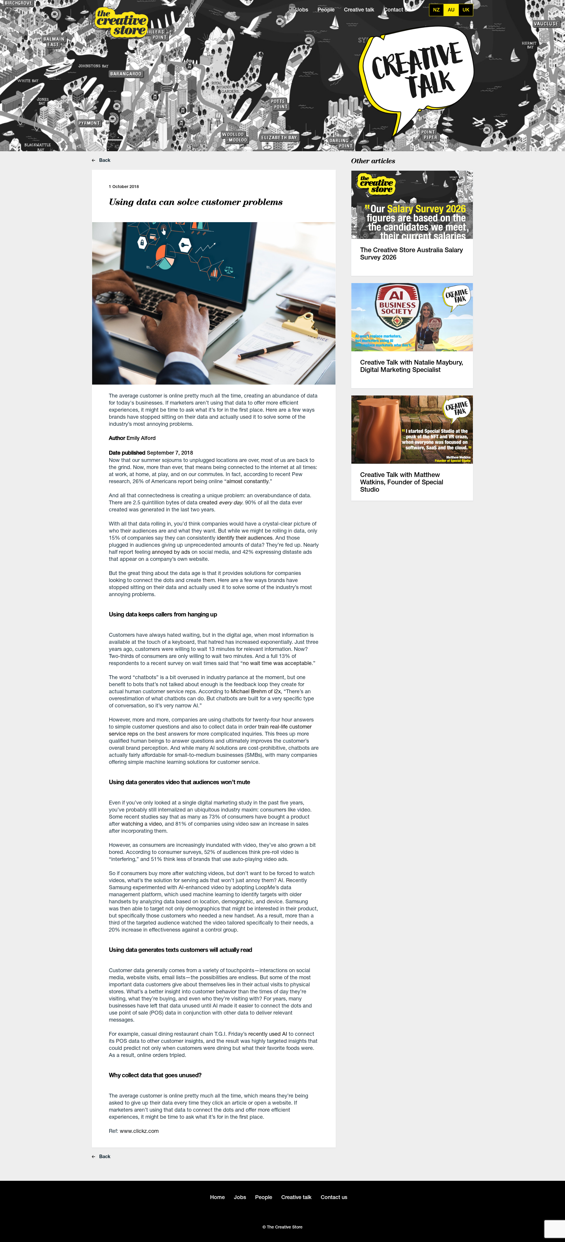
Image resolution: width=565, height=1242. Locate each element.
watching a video (141, 823)
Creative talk (359, 9)
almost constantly (247, 481)
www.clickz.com (139, 1131)
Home (217, 1197)
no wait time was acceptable (277, 663)
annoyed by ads (171, 551)
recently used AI (267, 1033)
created (220, 502)
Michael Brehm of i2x (256, 691)
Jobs (302, 9)
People (326, 9)
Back (104, 160)
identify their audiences (244, 537)
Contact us (397, 9)
